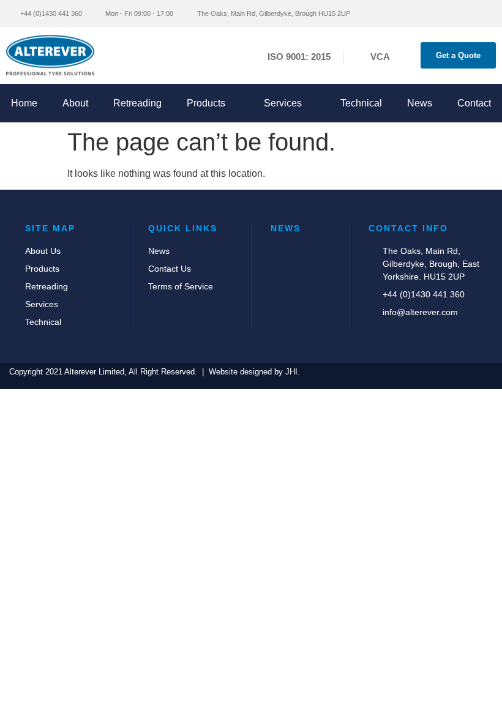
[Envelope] (429, 13)
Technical (361, 103)
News (419, 103)
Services (283, 103)
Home (24, 103)
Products (206, 103)
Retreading (137, 103)
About (75, 103)
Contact (474, 103)
